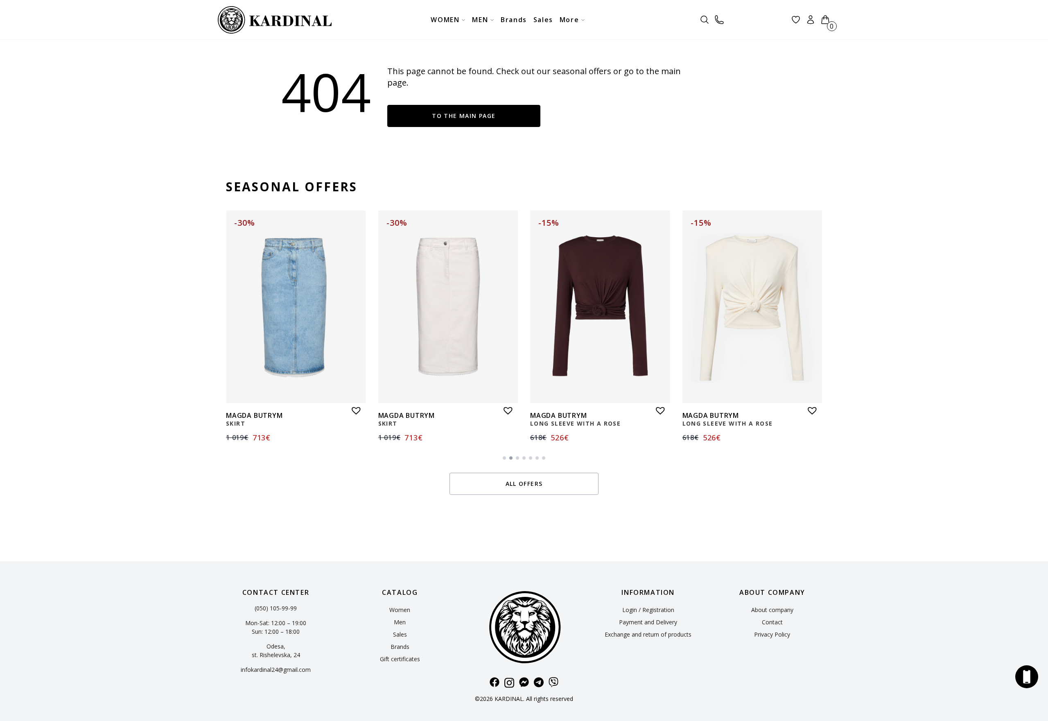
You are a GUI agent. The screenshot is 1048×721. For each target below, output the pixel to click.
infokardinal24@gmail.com (276, 669)
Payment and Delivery (648, 622)
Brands (400, 647)
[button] (354, 408)
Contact (772, 622)
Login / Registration (648, 610)
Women (399, 610)
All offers (524, 483)
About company (772, 610)
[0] (825, 20)
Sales (400, 634)
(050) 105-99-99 (276, 608)
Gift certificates (400, 659)
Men (400, 622)
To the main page (463, 116)
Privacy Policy (772, 634)
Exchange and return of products (648, 634)
